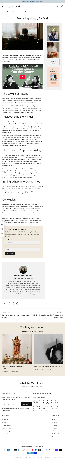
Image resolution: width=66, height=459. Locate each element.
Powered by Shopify (39, 445)
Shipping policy (47, 456)
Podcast (9, 12)
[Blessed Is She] (14, 6)
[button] (2, 229)
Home (3, 12)
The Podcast (55, 433)
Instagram (54, 424)
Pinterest (54, 427)
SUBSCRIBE (10, 253)
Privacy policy (28, 456)
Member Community (57, 436)
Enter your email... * (9, 403)
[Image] (53, 33)
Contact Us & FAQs (7, 424)
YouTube (54, 419)
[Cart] (62, 6)
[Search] (58, 6)
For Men (4, 436)
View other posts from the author (23, 278)
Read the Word (53, 62)
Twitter (54, 430)
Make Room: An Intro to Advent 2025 (48, 366)
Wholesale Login (6, 430)
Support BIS (5, 419)
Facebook (54, 421)
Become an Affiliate (7, 427)
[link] (8, 303)
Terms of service (37, 456)
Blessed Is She (29, 445)
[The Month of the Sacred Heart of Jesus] (16, 349)
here (34, 294)
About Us (4, 421)
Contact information (58, 456)
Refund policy (19, 456)
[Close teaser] (4, 221)
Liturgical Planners (31, 1)
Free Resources (20, 220)
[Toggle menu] (2, 6)
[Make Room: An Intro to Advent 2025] (48, 349)
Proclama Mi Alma (7, 433)
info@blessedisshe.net (39, 396)
